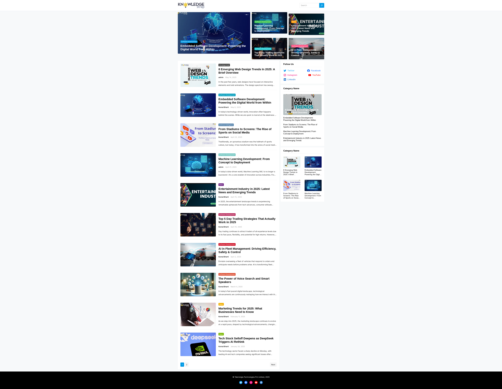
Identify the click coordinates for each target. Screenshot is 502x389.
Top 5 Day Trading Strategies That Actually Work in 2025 (269, 54)
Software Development (189, 42)
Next (273, 365)
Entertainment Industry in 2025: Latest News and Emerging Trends (304, 28)
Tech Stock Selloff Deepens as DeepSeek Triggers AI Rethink (245, 340)
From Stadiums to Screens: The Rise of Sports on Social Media (244, 130)
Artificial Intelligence (226, 125)
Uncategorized (224, 65)
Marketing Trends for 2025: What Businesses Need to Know (240, 310)
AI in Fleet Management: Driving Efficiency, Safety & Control (305, 53)
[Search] (321, 5)
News (294, 22)
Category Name (291, 88)
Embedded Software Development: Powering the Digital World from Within (213, 47)
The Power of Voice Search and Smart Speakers (243, 280)
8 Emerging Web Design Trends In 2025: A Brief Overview (246, 71)
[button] (245, 14)
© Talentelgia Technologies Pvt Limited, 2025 (251, 377)
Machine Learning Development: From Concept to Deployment (269, 28)
